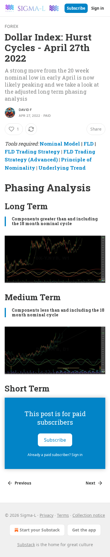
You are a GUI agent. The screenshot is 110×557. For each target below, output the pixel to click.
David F (25, 110)
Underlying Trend (62, 167)
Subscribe (76, 8)
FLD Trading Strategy (32, 151)
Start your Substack (40, 530)
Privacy (46, 515)
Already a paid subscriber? (55, 454)
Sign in (97, 8)
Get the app (84, 530)
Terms (63, 515)
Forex (11, 26)
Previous (23, 483)
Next (90, 483)
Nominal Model (60, 143)
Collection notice (88, 515)
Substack (26, 544)
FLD (89, 143)
